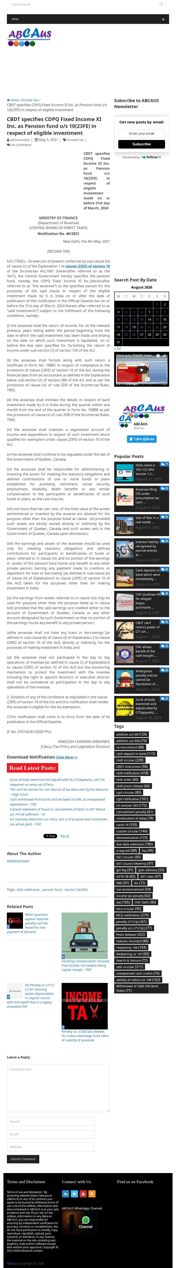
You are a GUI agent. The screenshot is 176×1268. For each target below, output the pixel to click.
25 (126, 334)
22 (157, 327)
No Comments (21, 145)
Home (14, 100)
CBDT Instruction (132, 766)
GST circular (128, 857)
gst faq (124, 870)
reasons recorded (132, 941)
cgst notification (132, 798)
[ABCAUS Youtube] (141, 385)
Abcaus (12, 1263)
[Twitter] (74, 1193)
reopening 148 (131, 947)
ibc (139, 882)
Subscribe (141, 144)
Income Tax (30, 100)
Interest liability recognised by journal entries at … (147, 548)
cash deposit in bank (135, 753)
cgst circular (128, 792)
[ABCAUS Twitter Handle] (141, 446)
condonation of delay (134, 818)
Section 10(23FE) (76, 890)
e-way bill (126, 850)
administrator (20, 140)
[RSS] (92, 1193)
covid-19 (126, 824)
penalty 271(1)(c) (131, 921)
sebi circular (129, 966)
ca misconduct (130, 747)
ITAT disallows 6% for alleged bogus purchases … (148, 600)
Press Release (130, 934)
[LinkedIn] (65, 1193)
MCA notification (132, 915)
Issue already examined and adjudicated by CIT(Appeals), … (147, 705)
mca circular (128, 908)
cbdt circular (129, 760)
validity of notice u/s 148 (138, 979)
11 (126, 319)
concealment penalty (134, 811)
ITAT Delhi (145, 902)
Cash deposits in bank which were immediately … (148, 574)
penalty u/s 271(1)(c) (134, 928)
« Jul (117, 348)
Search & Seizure (132, 960)
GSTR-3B (125, 876)
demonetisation (132, 837)
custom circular (131, 831)
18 (126, 327)
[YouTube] (83, 1193)
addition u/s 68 (131, 734)
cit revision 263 (131, 805)
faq (147, 850)
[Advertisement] (116, 61)
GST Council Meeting (134, 863)
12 (134, 319)
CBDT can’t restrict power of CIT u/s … (147, 627)
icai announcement (133, 889)
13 (141, 319)
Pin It (65, 836)
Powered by (131, 157)
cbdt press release (133, 786)
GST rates (150, 876)
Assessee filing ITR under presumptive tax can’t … (147, 495)
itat (123, 902)
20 (141, 327)
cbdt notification (28, 890)
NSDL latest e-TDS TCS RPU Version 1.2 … (146, 469)
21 (149, 327)
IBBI (122, 882)
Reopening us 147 (132, 953)
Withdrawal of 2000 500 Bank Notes (137, 988)
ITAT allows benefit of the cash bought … (146, 651)
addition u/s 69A (131, 740)
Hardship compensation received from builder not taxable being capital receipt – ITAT (85, 965)
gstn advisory (151, 870)
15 (157, 319)
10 (118, 319)
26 (134, 334)
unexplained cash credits (137, 973)
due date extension (134, 844)
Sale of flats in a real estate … (147, 520)
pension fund (52, 890)
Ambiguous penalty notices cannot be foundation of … (147, 677)
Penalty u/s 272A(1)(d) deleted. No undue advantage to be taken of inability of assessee (85, 1035)
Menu (15, 19)
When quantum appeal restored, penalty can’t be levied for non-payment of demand (28, 923)
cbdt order (127, 779)
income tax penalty (133, 895)
